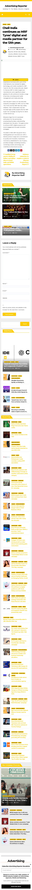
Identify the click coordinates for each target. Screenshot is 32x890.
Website (5, 298)
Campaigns (20, 480)
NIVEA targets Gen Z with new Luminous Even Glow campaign (19, 497)
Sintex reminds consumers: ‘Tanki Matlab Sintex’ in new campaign (19, 554)
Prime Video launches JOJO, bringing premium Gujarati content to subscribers (19, 746)
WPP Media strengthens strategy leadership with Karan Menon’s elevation (18, 599)
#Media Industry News (20, 54)
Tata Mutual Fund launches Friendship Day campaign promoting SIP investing (19, 735)
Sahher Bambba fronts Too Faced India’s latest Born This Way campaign (19, 565)
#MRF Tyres (21, 56)
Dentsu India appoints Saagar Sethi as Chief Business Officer (17, 507)
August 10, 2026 (10, 368)
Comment (6, 252)
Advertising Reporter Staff (17, 47)
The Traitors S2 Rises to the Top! (16, 213)
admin (15, 200)
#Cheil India (17, 51)
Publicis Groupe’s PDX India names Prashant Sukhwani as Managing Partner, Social (19, 576)
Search (25, 324)
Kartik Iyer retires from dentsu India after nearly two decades (18, 518)
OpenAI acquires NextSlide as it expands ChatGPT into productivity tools (16, 366)
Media (9, 24)
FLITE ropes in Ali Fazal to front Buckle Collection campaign (18, 642)
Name (5, 283)
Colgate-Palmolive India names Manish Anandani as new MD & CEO (19, 448)
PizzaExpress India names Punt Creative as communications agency (18, 679)
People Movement (16, 378)
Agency (4, 24)
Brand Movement (15, 442)
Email (5, 290)
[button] (25, 14)
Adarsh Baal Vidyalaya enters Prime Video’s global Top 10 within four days (19, 757)
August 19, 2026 (8, 802)
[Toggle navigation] (29, 14)
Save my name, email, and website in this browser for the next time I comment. (14, 308)
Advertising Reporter (16, 6)
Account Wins (15, 673)
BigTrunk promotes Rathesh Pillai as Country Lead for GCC (19, 712)
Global (12, 361)
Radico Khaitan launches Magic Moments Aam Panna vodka (14, 197)
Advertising (7, 193)
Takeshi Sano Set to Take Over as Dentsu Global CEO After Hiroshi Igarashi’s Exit (19, 401)
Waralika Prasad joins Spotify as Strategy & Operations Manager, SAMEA (19, 382)
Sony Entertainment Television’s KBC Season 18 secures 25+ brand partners (19, 666)
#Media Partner (12, 56)
